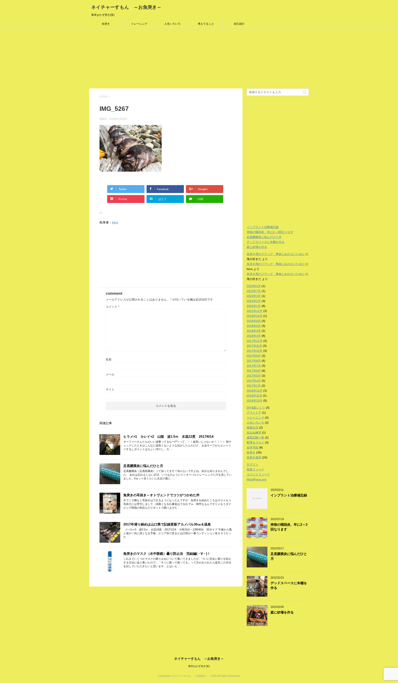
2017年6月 (254, 370)
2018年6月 (254, 321)
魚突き (106, 23)
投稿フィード (255, 469)
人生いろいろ (172, 23)
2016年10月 (254, 400)
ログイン (252, 464)
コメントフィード (258, 474)
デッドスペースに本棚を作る (265, 242)
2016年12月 (254, 390)
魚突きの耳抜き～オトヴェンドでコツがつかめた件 (161, 495)
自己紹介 (239, 23)
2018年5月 (254, 325)
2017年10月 (254, 350)
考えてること (206, 23)
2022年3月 (254, 296)
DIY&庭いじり (256, 407)
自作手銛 (252, 447)
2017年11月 (254, 345)
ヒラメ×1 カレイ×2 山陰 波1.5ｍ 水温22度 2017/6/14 (168, 436)
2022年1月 (254, 306)
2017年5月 (254, 375)
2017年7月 (254, 365)
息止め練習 (254, 432)
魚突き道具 (254, 457)
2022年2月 (254, 301)
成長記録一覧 (255, 437)
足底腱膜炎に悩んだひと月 (143, 466)
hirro (115, 222)
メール (110, 374)
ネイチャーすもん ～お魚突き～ (126, 7)
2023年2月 (254, 286)
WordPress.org (256, 479)
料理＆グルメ (255, 442)
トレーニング (139, 23)
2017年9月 (254, 355)
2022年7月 (254, 291)
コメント (112, 306)
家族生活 (252, 427)
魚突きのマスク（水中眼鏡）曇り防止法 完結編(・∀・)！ (166, 553)
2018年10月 (254, 316)
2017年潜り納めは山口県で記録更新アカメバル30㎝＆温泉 (167, 524)
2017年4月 (254, 380)
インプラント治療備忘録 (263, 227)
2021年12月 (254, 311)
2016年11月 (254, 395)
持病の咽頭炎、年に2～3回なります (270, 232)
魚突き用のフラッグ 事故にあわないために (276, 254)
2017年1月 (254, 385)
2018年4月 (254, 330)
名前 (109, 359)
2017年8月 (254, 360)
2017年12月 (254, 340)
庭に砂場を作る (257, 247)
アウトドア (254, 412)
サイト (110, 389)
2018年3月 (254, 335)
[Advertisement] (124, 59)
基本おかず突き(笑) (199, 666)
